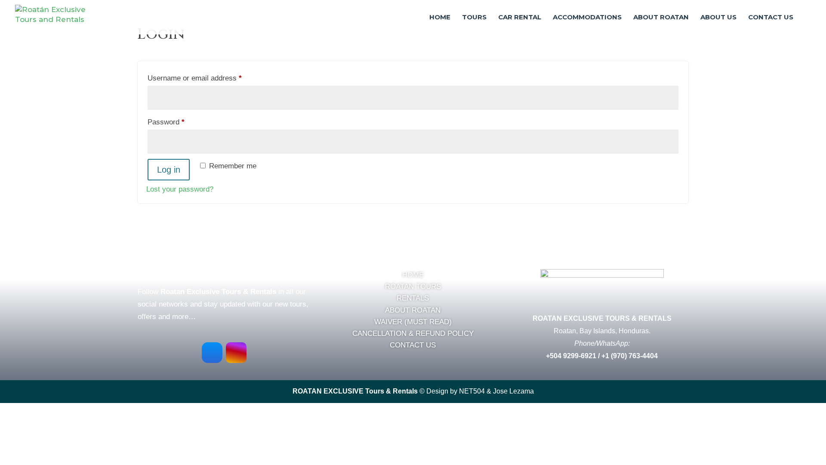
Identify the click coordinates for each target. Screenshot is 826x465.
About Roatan (661, 17)
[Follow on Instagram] (236, 352)
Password (180, 122)
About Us (718, 17)
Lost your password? (179, 189)
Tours (474, 17)
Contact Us (770, 17)
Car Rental (519, 17)
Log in (168, 169)
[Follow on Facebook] (212, 352)
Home (439, 17)
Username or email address (209, 78)
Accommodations (587, 17)
